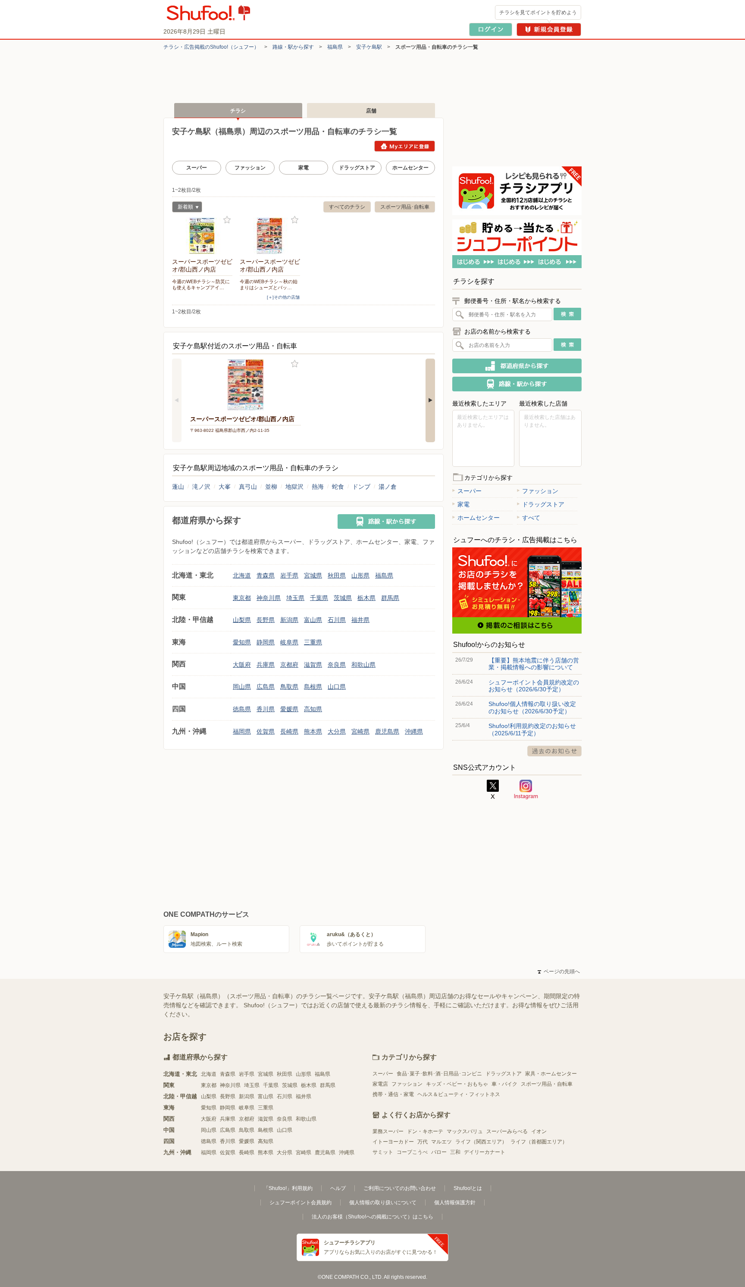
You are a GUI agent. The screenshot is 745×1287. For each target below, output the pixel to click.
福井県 (360, 619)
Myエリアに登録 (404, 146)
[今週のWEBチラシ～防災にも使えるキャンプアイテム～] (202, 236)
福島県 (335, 47)
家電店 (380, 1084)
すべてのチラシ (347, 207)
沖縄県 (414, 731)
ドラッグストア (357, 168)
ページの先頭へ (559, 971)
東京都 (242, 597)
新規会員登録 (548, 29)
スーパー (196, 168)
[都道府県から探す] (517, 366)
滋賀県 (313, 664)
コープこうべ (412, 1152)
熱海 (318, 486)
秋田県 (337, 575)
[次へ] (430, 400)
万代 (422, 1142)
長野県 (266, 619)
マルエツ (441, 1142)
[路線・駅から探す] (386, 521)
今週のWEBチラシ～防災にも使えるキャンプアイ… (201, 284)
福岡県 (242, 731)
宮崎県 (360, 731)
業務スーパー (388, 1131)
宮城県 (313, 575)
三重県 (313, 642)
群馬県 (390, 597)
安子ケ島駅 (369, 47)
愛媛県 (289, 709)
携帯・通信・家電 (393, 1094)
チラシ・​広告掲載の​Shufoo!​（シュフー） (211, 47)
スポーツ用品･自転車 (404, 207)
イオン (539, 1131)
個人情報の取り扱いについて (382, 1203)
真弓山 (248, 486)
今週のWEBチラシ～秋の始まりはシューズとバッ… (268, 284)
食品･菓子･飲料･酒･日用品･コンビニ (439, 1074)
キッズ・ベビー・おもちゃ (457, 1084)
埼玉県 (295, 597)
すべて (531, 517)
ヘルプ (338, 1188)
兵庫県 (266, 664)
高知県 (313, 709)
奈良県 (337, 664)
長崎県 (289, 731)
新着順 (182, 208)
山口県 (337, 686)
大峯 (225, 486)
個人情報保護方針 (455, 1203)
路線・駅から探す (293, 47)
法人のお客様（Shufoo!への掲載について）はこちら (372, 1217)
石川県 (337, 619)
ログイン (490, 29)
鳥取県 (289, 686)
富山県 (313, 619)
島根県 (313, 686)
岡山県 (242, 686)
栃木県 (366, 597)
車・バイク (504, 1084)
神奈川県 (269, 597)
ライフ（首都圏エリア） (538, 1142)
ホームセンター (410, 168)
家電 (303, 168)
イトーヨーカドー (393, 1142)
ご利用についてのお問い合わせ (399, 1188)
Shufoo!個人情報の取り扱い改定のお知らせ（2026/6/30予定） (532, 707)
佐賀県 (266, 731)
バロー (439, 1152)
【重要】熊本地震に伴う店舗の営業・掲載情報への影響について (533, 664)
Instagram (526, 790)
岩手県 (289, 575)
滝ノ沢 (201, 486)
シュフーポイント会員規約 (300, 1203)
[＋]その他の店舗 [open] (283, 297)
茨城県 (343, 597)
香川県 (266, 709)
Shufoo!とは (468, 1188)
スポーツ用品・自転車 (547, 1084)
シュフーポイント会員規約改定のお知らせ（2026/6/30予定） (533, 686)
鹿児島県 (387, 731)
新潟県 (289, 619)
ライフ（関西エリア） (481, 1142)
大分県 (337, 731)
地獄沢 (294, 486)
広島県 (266, 686)
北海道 (242, 575)
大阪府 (242, 664)
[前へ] (177, 400)
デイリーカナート (484, 1152)
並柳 (271, 486)
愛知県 (242, 642)
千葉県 (319, 597)
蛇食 (338, 486)
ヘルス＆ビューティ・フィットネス (458, 1094)
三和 (455, 1152)
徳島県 (242, 709)
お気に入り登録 (227, 220)
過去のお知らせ (554, 751)
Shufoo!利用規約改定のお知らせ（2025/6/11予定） (532, 729)
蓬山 (178, 486)
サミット (382, 1152)
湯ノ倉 (388, 486)
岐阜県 (289, 642)
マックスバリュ (465, 1131)
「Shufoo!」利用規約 (288, 1188)
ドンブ (361, 486)
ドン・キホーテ (425, 1131)
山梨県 (242, 619)
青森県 (266, 575)
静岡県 (266, 642)
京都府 (289, 664)
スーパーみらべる (507, 1131)
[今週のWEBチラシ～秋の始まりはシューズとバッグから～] (270, 236)
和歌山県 (363, 664)
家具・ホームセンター (551, 1074)
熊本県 (313, 731)
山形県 (360, 575)
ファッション (250, 168)
